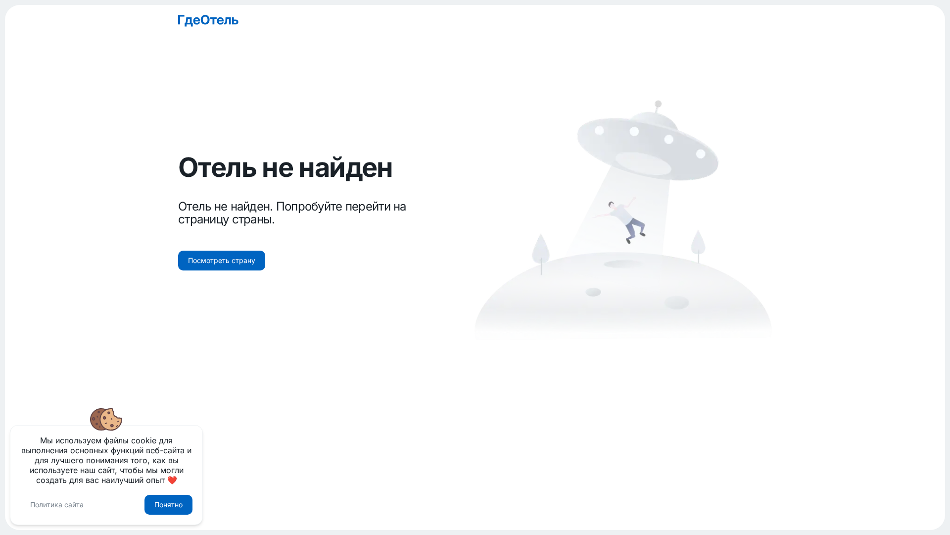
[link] (475, 21)
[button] (221, 260)
